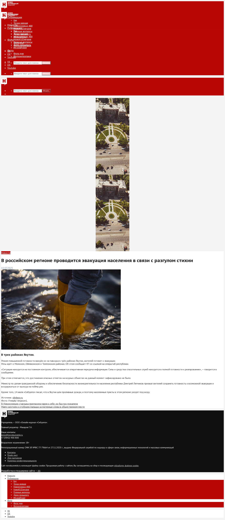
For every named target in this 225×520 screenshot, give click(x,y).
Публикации (14, 28)
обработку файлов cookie (126, 465)
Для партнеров (14, 458)
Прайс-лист (12, 455)
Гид (15, 31)
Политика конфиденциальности (22, 460)
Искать (46, 63)
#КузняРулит (20, 47)
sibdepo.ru (18, 397)
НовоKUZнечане (22, 28)
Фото (10, 39)
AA (39, 470)
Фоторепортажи (22, 56)
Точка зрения (20, 23)
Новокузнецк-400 (22, 26)
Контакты (11, 452)
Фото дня (18, 53)
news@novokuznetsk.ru (12, 435)
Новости (12, 25)
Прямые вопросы (22, 31)
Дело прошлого (22, 45)
